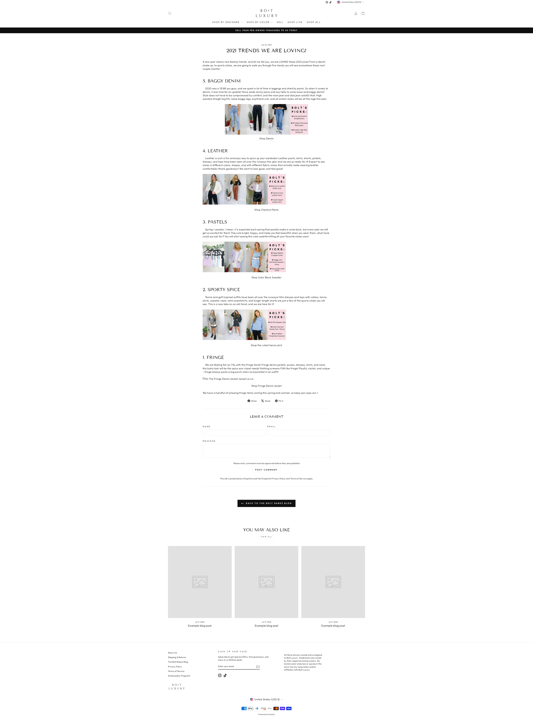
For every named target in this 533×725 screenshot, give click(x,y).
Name (207, 426)
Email (271, 426)
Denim (270, 138)
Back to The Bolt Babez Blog (268, 503)
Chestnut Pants (269, 209)
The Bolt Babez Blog (178, 662)
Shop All (314, 22)
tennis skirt (275, 345)
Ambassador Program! (179, 675)
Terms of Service (298, 478)
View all (266, 537)
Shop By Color (259, 22)
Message (209, 441)
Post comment (266, 470)
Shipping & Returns (177, 657)
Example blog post (200, 625)
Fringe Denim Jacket (270, 385)
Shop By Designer (226, 22)
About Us (172, 652)
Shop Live (295, 22)
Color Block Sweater (270, 277)
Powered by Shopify (266, 714)
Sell (280, 22)
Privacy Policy (278, 478)
